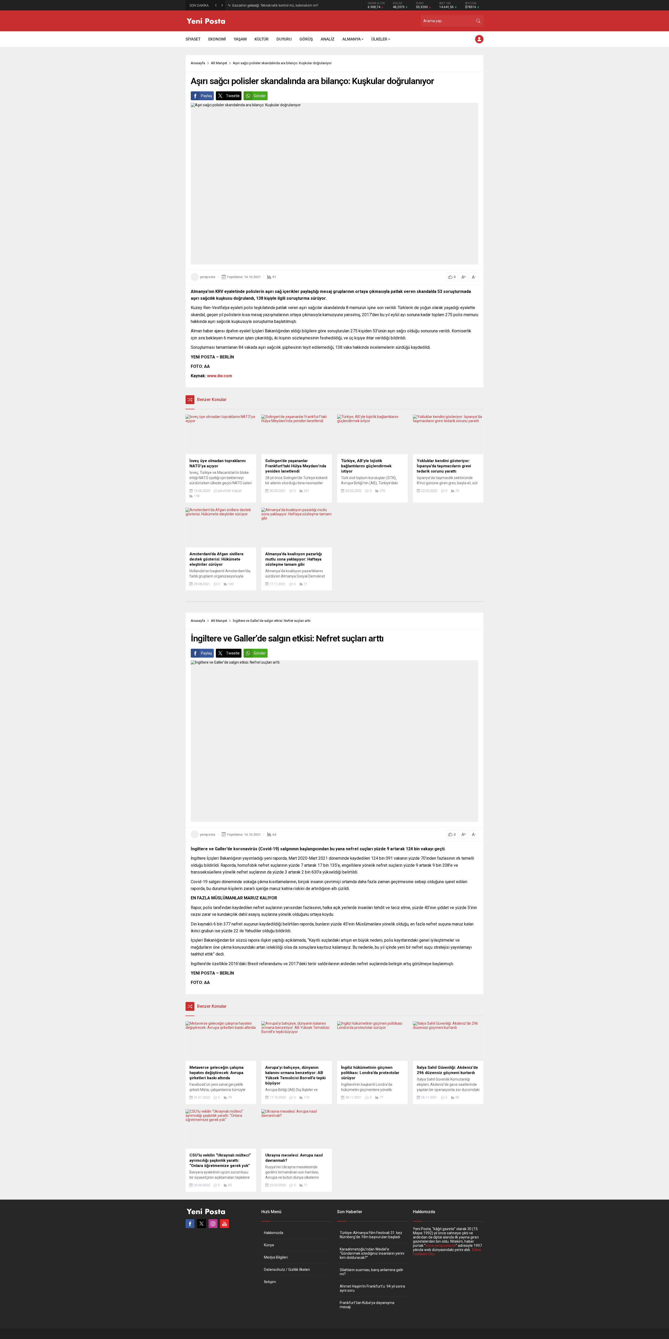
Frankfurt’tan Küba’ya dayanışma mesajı (367, 1305)
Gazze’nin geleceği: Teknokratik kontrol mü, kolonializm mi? (275, 5)
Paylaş (206, 96)
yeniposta (207, 277)
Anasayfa (198, 63)
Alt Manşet (219, 63)
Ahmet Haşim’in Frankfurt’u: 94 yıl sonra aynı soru (372, 1288)
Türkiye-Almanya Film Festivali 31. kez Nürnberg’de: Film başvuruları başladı (371, 1235)
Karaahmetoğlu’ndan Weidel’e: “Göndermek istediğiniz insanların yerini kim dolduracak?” (372, 1253)
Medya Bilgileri (276, 1257)
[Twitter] (201, 1223)
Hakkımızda (273, 1233)
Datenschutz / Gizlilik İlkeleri (287, 1269)
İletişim (270, 1282)
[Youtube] (224, 1223)
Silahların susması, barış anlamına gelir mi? (371, 1272)
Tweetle (233, 96)
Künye (269, 1245)
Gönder (260, 96)
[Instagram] (213, 1223)
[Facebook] (190, 1223)
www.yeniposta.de (440, 1245)
